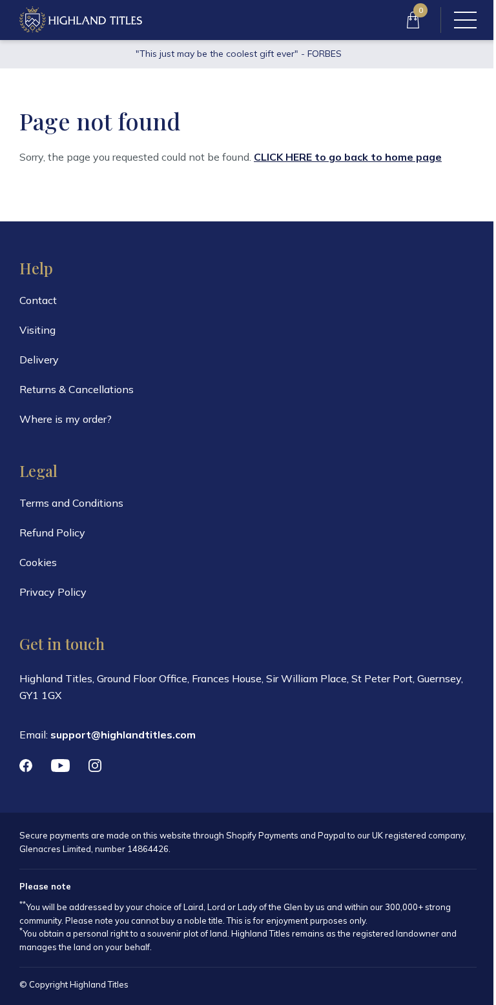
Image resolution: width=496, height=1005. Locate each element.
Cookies (38, 562)
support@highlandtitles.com (123, 734)
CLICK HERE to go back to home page (348, 156)
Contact (38, 300)
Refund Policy (52, 532)
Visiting (37, 329)
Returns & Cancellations (76, 389)
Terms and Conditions (71, 502)
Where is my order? (65, 418)
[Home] (80, 20)
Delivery (39, 359)
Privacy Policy (53, 591)
